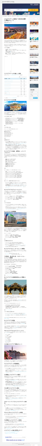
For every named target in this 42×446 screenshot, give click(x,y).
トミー (16, 184)
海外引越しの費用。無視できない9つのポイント (34, 49)
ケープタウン (7, 341)
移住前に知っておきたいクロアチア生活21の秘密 (11, 433)
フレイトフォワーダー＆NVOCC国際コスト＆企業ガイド (34, 57)
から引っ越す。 (32, 91)
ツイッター (29, 443)
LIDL (12, 184)
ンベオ (6, 125)
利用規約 (23, 443)
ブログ (12, 443)
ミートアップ (22, 368)
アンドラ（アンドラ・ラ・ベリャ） (9, 80)
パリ (6, 335)
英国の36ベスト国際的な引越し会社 (34, 80)
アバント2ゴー (13, 314)
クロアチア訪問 (16, 371)
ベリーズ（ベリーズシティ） (8, 88)
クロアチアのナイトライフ (14, 209)
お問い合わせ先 (17, 443)
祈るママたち (16, 380)
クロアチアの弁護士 (16, 326)
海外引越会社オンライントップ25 (34, 33)
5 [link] (22, 96)
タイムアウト (7, 187)
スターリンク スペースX (8, 254)
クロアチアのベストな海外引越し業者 (10, 432)
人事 (16, 398)
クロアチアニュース (18, 314)
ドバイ (6, 338)
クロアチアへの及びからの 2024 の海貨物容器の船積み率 (12, 431)
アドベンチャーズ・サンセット (19, 186)
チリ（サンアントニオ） (7, 94)
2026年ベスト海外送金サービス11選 (34, 41)
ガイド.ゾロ (14, 328)
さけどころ (22, 193)
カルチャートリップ (13, 186)
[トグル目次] (10, 71)
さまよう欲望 (19, 371)
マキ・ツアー (10, 314)
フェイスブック (17, 410)
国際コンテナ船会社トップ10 (34, 72)
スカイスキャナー (7, 332)
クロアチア (22, 371)
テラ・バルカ (10, 372)
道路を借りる (23, 314)
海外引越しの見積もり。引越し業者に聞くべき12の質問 (34, 65)
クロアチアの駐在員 (13, 398)
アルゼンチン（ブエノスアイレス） (9, 81)
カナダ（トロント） (7, 91)
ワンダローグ (9, 186)
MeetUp (11, 410)
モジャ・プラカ (19, 396)
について (14, 443)
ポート (7, 78)
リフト (9, 315)
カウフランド (19, 184)
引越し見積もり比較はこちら (9, 428)
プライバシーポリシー (21, 443)
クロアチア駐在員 (22, 323)
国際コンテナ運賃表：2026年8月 (34, 26)
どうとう (9, 297)
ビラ (21, 184)
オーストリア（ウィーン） (8, 86)
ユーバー (7, 315)
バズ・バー (20, 209)
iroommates (21, 143)
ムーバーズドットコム (8, 1)
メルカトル (14, 184)
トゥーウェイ (7, 253)
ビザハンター (10, 399)
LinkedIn (7, 399)
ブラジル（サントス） (7, 89)
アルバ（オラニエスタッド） (8, 83)
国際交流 (14, 410)
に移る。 (31, 94)
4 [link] (21, 96)
